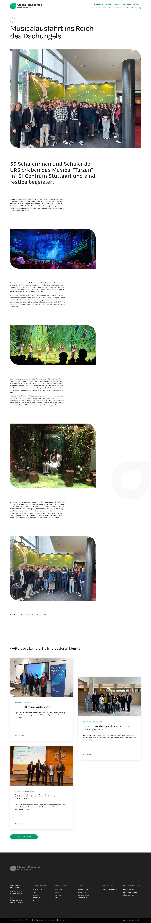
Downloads (126, 4)
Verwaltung (82, 892)
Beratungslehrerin (84, 895)
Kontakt (117, 4)
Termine (108, 4)
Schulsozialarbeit (115, 8)
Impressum (62, 920)
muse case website (138, 920)
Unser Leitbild (60, 892)
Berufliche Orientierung (132, 8)
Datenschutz (52, 920)
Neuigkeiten (98, 4)
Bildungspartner (129, 895)
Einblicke (58, 889)
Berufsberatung (128, 889)
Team (104, 8)
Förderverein (82, 897)
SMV (56, 897)
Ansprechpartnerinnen (109, 889)
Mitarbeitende (83, 889)
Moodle (136, 4)
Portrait (58, 895)
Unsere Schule (95, 8)
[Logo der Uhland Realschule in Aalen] (49, 6)
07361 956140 (17, 892)
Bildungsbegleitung (130, 892)
